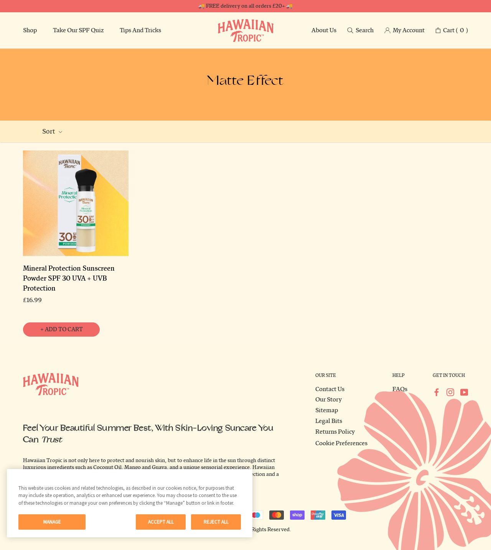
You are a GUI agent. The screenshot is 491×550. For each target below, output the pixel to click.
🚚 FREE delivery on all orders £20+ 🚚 (245, 6)
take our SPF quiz (78, 30)
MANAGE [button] (52, 522)
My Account (409, 30)
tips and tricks (140, 30)
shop (30, 30)
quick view (76, 249)
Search (365, 30)
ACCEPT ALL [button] (161, 522)
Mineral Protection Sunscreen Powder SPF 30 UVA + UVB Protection (69, 278)
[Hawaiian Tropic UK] (246, 30)
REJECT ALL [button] (216, 522)
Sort (49, 131)
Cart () (455, 30)
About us (323, 30)
